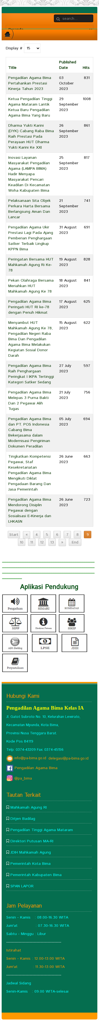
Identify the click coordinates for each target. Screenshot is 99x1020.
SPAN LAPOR (22, 886)
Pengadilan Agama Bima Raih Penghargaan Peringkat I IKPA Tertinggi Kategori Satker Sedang (31, 374)
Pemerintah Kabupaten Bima (36, 875)
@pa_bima (22, 778)
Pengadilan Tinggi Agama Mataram (41, 830)
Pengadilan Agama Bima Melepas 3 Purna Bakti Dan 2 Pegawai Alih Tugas (29, 401)
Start (13, 534)
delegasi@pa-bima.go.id (68, 758)
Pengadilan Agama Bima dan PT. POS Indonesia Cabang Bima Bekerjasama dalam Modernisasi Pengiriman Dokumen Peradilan (29, 432)
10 (21, 542)
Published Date (67, 64)
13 (52, 542)
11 (31, 542)
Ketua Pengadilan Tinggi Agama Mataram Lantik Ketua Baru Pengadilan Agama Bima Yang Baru (30, 107)
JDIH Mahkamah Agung (30, 852)
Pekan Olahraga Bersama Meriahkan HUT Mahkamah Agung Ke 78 (31, 286)
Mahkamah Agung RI (28, 807)
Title (12, 67)
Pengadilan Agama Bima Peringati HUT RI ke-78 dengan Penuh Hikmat (29, 307)
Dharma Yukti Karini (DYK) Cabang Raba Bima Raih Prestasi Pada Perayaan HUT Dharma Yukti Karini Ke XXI (31, 136)
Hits (86, 67)
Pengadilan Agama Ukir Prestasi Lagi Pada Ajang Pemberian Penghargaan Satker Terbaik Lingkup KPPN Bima (30, 238)
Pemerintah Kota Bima (30, 863)
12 (42, 542)
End (75, 542)
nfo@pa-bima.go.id (30, 758)
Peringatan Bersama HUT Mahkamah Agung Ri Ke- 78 (31, 265)
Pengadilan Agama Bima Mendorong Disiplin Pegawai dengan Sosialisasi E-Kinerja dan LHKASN (29, 510)
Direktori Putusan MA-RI (31, 841)
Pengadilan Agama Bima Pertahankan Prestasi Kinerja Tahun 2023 (29, 83)
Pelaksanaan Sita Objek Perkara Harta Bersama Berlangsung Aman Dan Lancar (29, 209)
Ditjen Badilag (22, 818)
